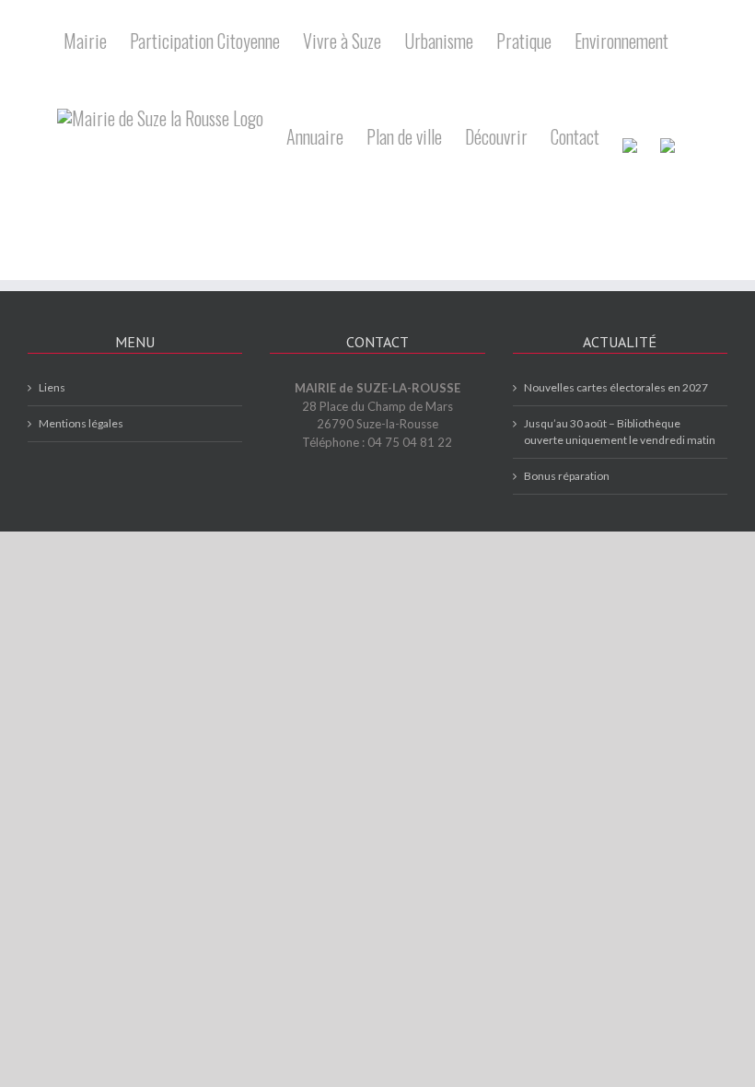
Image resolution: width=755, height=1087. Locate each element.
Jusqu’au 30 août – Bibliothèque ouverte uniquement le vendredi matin (619, 431)
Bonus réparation (567, 476)
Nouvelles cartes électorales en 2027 (616, 387)
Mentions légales (81, 423)
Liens (52, 387)
